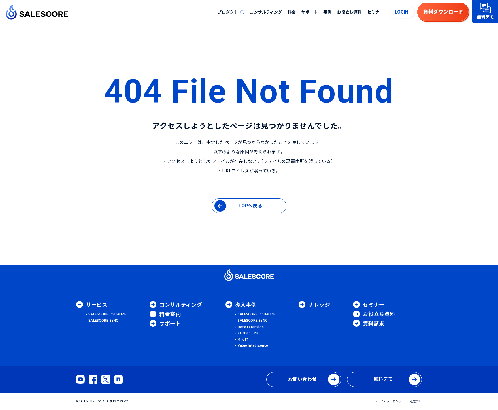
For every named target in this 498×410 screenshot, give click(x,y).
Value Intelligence (253, 345)
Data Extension (251, 326)
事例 (327, 12)
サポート (309, 12)
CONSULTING (248, 332)
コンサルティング (266, 12)
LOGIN (402, 12)
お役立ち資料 (349, 12)
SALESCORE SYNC (103, 320)
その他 (243, 338)
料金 (292, 12)
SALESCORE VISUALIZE (107, 313)
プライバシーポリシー (390, 401)
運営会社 (416, 401)
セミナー (375, 12)
